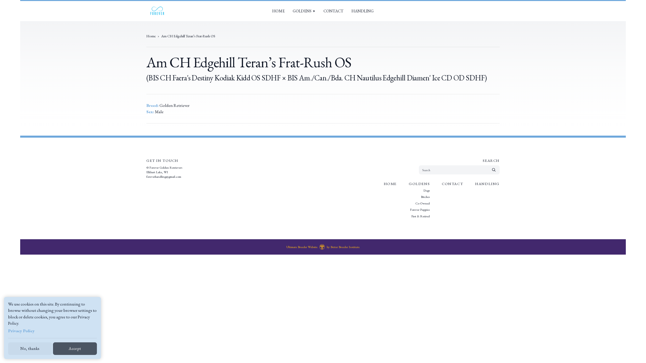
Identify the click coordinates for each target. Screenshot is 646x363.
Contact (333, 11)
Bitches (425, 197)
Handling (363, 11)
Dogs (426, 190)
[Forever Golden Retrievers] (157, 11)
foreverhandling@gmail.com (163, 176)
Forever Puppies (420, 209)
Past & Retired (420, 216)
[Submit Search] (494, 170)
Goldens (302, 11)
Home (278, 11)
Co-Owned (422, 203)
